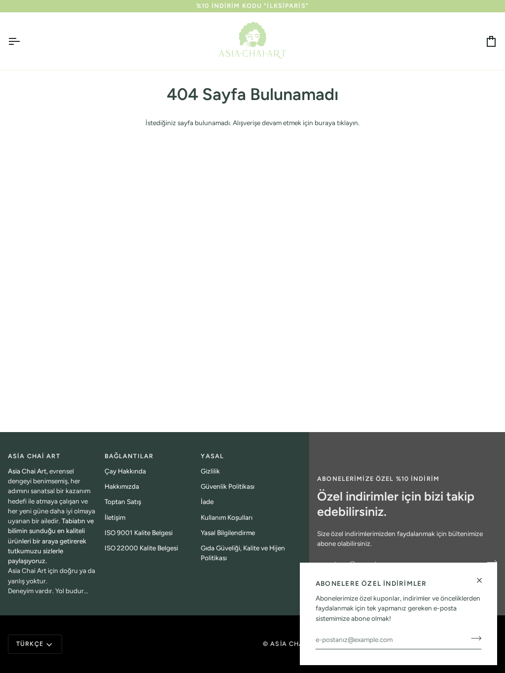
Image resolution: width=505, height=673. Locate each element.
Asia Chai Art (296, 643)
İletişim (115, 517)
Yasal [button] (212, 456)
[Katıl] (473, 638)
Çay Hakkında (125, 471)
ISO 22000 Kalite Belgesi (141, 548)
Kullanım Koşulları (226, 517)
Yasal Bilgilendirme (228, 533)
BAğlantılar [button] (129, 456)
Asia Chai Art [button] (34, 456)
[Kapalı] (483, 580)
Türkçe (29, 643)
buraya (325, 123)
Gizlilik (210, 471)
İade (207, 501)
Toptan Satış (123, 501)
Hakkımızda (122, 486)
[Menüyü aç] (22, 41)
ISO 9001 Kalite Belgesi (139, 533)
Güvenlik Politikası (227, 486)
